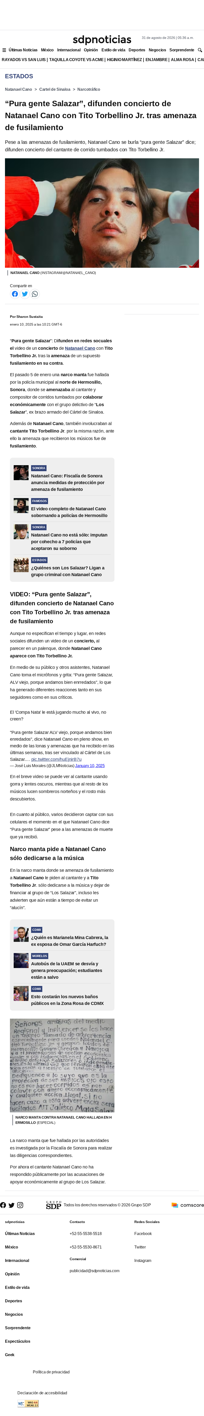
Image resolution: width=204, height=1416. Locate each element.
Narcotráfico (88, 89)
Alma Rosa (182, 60)
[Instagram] (20, 1205)
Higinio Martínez (124, 60)
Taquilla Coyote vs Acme (76, 60)
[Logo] (102, 40)
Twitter (140, 1247)
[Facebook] (15, 293)
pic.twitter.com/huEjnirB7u (56, 759)
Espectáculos (17, 1341)
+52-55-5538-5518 (86, 1234)
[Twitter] (25, 293)
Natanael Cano (18, 89)
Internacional (68, 50)
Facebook (143, 1234)
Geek (9, 1355)
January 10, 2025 (90, 766)
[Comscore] (188, 1205)
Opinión (91, 50)
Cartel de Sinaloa (54, 89)
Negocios (157, 50)
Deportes (137, 50)
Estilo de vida (113, 50)
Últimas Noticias (23, 50)
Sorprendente (181, 50)
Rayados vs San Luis (24, 60)
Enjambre (156, 60)
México (47, 50)
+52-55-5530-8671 (86, 1247)
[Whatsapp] (35, 293)
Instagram (142, 1260)
